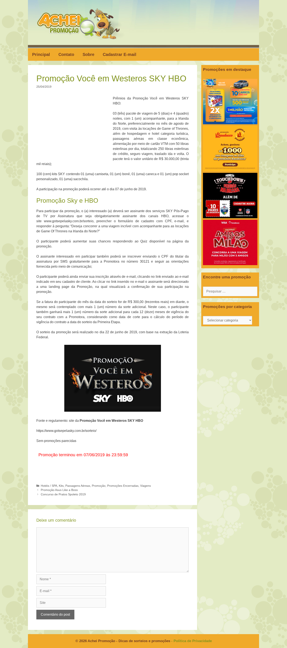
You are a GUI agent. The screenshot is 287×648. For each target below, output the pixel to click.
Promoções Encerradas (122, 485)
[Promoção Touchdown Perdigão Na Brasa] (230, 217)
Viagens (145, 485)
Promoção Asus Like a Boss (59, 490)
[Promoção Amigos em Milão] (230, 264)
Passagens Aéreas (77, 485)
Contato (66, 54)
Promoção (98, 485)
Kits (61, 485)
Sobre (88, 54)
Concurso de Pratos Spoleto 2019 (63, 494)
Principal (41, 54)
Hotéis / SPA (49, 485)
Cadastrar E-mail (119, 54)
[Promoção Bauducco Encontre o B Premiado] (230, 170)
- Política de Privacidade (191, 641)
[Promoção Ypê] (230, 123)
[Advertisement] (76, 127)
